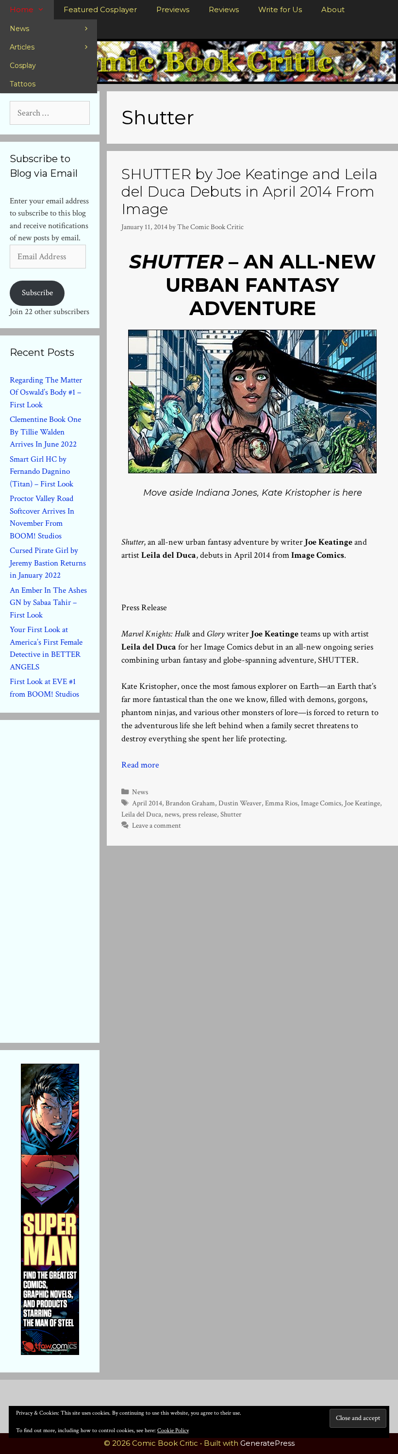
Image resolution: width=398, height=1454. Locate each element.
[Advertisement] (82, 879)
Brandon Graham (190, 803)
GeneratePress (267, 1443)
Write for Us (280, 9)
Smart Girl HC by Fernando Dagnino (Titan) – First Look (41, 471)
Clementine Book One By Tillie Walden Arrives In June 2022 (45, 432)
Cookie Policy (173, 1430)
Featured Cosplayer (100, 9)
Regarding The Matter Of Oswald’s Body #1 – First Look (46, 392)
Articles (22, 47)
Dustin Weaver (240, 803)
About (333, 9)
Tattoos (22, 84)
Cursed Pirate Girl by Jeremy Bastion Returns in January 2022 (48, 563)
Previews (172, 9)
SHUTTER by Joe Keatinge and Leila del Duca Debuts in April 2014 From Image (249, 191)
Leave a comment (156, 825)
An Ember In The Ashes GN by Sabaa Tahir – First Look (48, 602)
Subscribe (37, 292)
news (172, 814)
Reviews (224, 9)
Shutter (231, 814)
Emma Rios (281, 803)
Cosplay (23, 65)
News (19, 28)
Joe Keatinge (362, 803)
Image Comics (321, 803)
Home (21, 9)
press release (199, 814)
